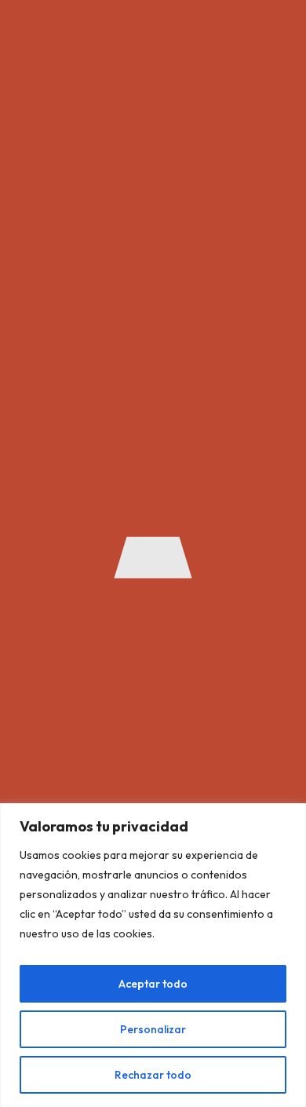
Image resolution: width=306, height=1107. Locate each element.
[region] (153, 955)
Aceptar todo (153, 984)
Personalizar (153, 1029)
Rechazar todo (153, 1075)
